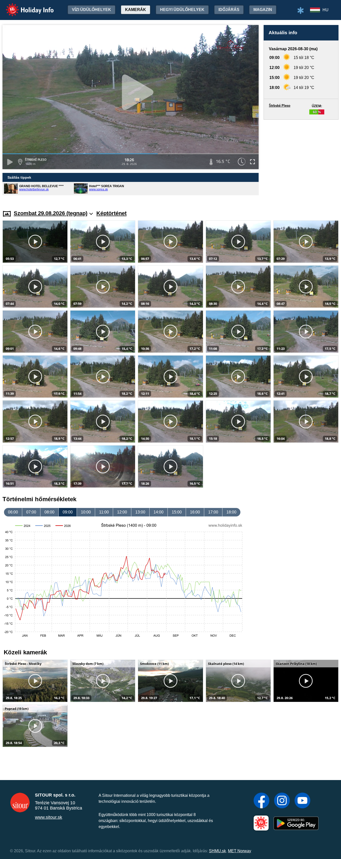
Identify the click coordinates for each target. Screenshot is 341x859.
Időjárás (228, 9)
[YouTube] (302, 801)
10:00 (86, 512)
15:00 (177, 512)
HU (326, 10)
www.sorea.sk (98, 189)
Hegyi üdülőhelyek (182, 9)
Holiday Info (25, 6)
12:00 (122, 512)
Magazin (262, 9)
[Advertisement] (301, 160)
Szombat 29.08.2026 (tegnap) (50, 213)
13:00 (140, 512)
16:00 (195, 512)
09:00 (68, 512)
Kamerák (135, 9)
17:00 (213, 512)
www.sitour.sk (48, 817)
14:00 (159, 512)
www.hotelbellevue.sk (34, 189)
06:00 (13, 512)
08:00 (49, 512)
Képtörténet (111, 213)
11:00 (104, 512)
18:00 (231, 512)
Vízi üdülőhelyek (91, 9)
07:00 (31, 512)
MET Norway (239, 851)
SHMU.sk (217, 851)
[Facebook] (261, 801)
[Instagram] (282, 801)
